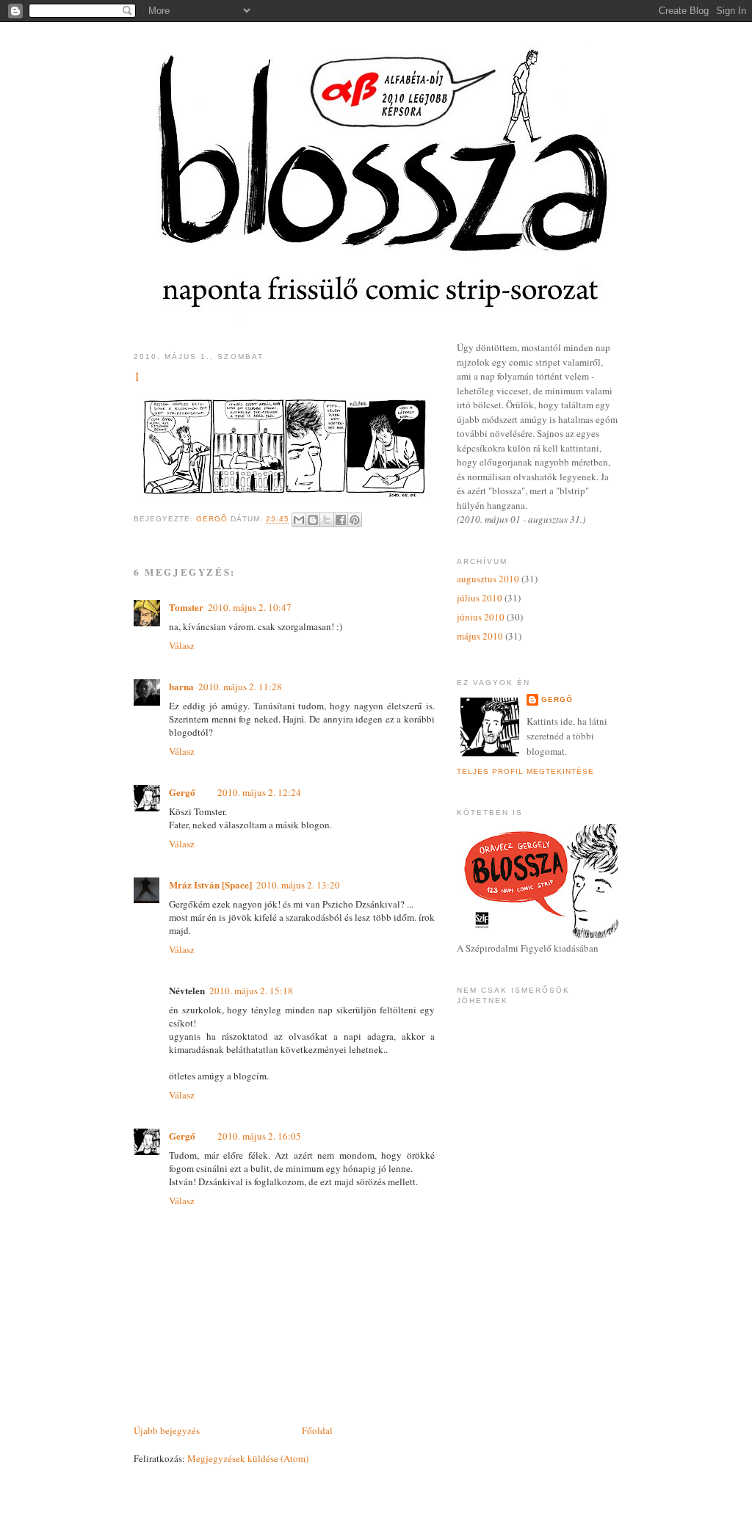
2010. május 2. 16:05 (259, 1136)
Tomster (186, 607)
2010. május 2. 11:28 (240, 686)
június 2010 (481, 616)
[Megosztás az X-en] (326, 520)
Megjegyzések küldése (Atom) (247, 1458)
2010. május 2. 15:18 (251, 990)
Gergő (182, 792)
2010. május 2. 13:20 (298, 884)
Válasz (182, 645)
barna (181, 686)
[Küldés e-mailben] (299, 520)
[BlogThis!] (313, 520)
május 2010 (480, 636)
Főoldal (317, 1430)
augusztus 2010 (488, 578)
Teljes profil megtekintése (525, 771)
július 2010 (479, 597)
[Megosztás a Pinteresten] (354, 520)
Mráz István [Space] (210, 884)
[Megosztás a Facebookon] (340, 520)
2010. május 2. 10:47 (250, 607)
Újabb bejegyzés (167, 1430)
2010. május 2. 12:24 (259, 792)
